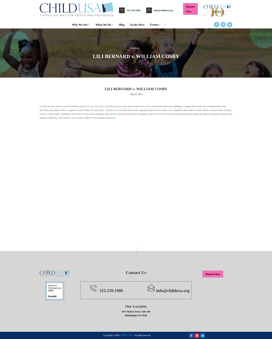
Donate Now (190, 9)
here (114, 118)
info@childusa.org (163, 10)
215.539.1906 (134, 10)
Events (154, 24)
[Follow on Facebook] (216, 24)
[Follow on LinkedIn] (229, 24)
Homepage (135, 48)
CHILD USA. (127, 335)
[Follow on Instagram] (223, 24)
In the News (137, 24)
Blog (122, 24)
